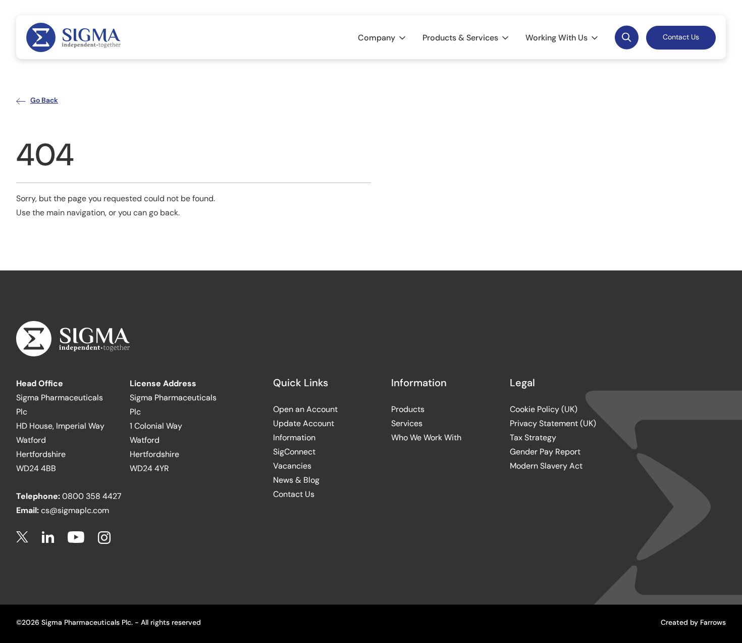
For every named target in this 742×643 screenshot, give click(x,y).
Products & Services (460, 37)
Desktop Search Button (627, 38)
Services (406, 423)
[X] (22, 537)
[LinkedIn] (48, 537)
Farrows (713, 622)
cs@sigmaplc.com (75, 510)
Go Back (44, 100)
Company (376, 37)
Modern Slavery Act (546, 466)
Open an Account (305, 409)
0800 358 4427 (92, 496)
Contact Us (681, 36)
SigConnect (294, 451)
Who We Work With (426, 437)
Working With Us (556, 37)
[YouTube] (76, 537)
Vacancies (292, 466)
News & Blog (296, 480)
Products (408, 409)
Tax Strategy (533, 437)
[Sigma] (73, 37)
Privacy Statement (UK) (553, 423)
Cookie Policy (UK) (543, 409)
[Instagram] (104, 537)
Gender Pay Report (545, 451)
